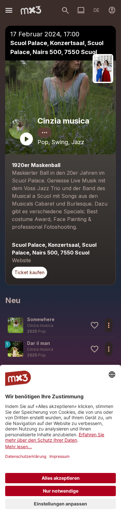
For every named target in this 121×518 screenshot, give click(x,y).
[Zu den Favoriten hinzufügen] (94, 325)
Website (21, 260)
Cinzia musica (63, 120)
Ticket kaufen (30, 272)
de (96, 10)
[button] (60, 325)
